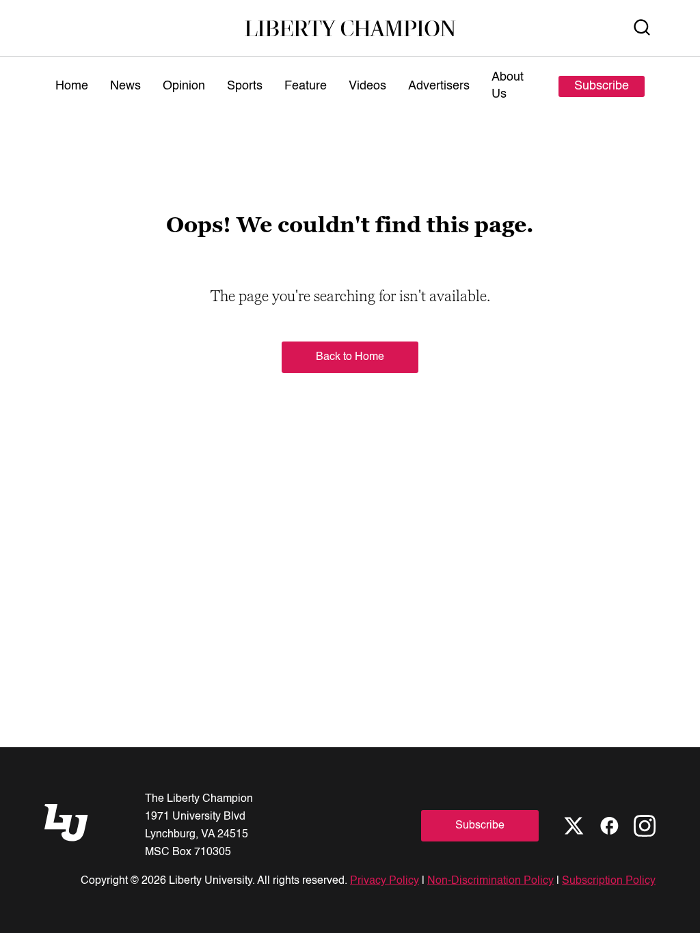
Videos (367, 86)
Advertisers (439, 86)
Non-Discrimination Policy (490, 881)
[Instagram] (645, 826)
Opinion (184, 86)
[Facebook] (609, 826)
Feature (305, 86)
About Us (508, 85)
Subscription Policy (609, 881)
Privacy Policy (384, 881)
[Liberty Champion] (350, 28)
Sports (244, 86)
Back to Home (350, 357)
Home (71, 86)
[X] (573, 826)
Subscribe (601, 86)
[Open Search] (642, 28)
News (125, 86)
